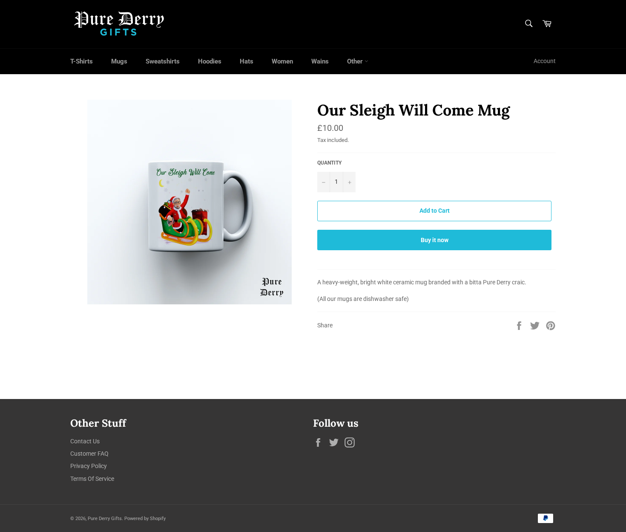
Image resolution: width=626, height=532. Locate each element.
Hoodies (209, 61)
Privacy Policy (88, 466)
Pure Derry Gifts (105, 518)
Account (545, 61)
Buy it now (434, 240)
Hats (246, 61)
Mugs (119, 61)
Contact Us (85, 441)
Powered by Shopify (145, 518)
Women (282, 61)
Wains (320, 61)
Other (356, 61)
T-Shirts (81, 61)
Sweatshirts (163, 61)
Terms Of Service (92, 478)
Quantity (329, 163)
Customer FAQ (89, 453)
